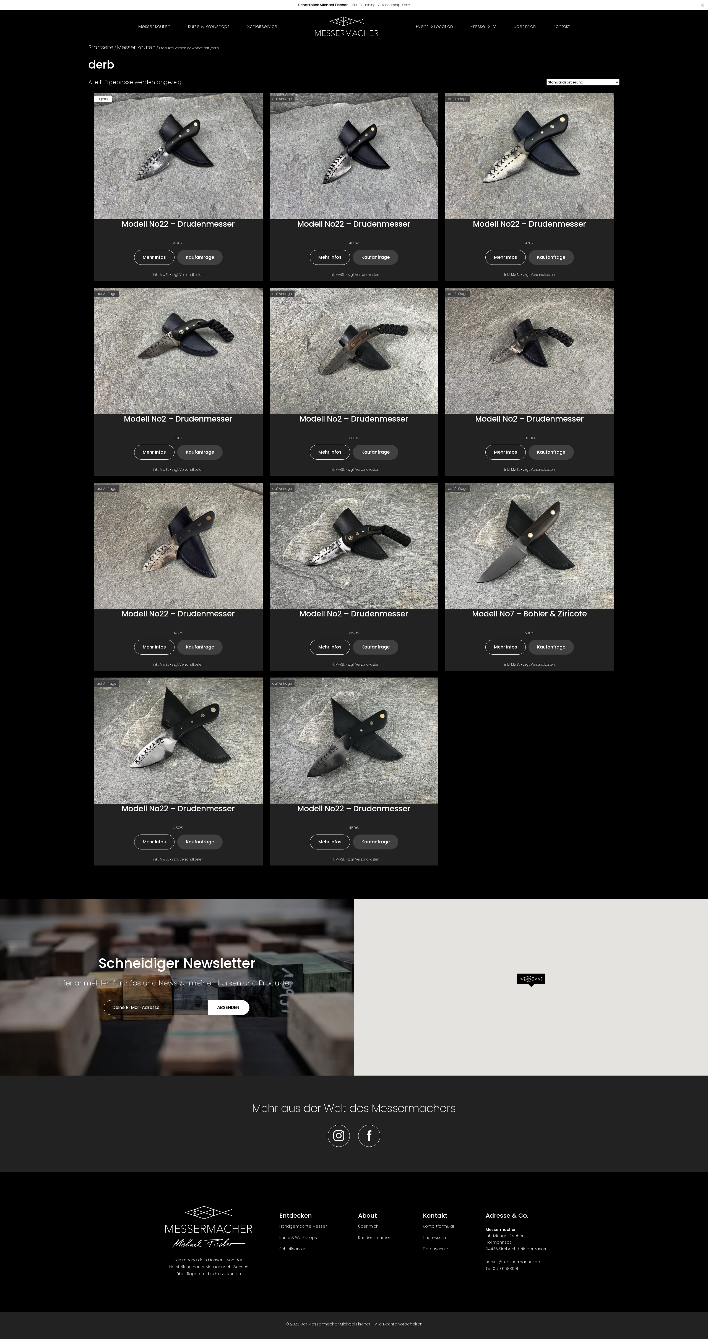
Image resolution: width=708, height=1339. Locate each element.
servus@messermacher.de (513, 1262)
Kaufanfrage (200, 257)
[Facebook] (369, 1136)
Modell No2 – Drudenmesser (178, 419)
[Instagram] (339, 1136)
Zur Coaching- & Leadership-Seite (354, 4)
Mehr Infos (154, 257)
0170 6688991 (505, 1268)
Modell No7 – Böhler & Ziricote (529, 614)
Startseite (100, 47)
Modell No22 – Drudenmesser (178, 224)
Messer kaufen (136, 47)
